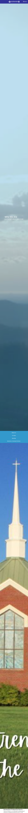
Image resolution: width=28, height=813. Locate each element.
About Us (14, 432)
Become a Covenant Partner (13, 441)
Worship (14, 438)
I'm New (14, 435)
